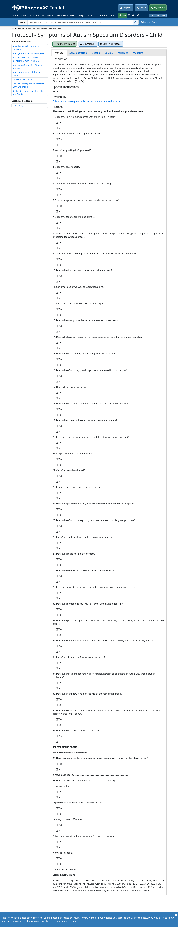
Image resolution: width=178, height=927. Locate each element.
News (72, 15)
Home (15, 15)
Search (49, 15)
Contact (113, 15)
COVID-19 (38, 15)
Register (126, 7)
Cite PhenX (103, 15)
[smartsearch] (136, 22)
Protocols (24, 15)
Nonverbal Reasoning (23, 79)
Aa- (152, 15)
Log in (142, 7)
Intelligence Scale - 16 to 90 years (28, 53)
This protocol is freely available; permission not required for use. (86, 101)
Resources (61, 15)
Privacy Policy (76, 921)
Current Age (18, 105)
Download (88, 43)
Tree (123, 15)
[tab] (59, 53)
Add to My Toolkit (65, 43)
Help (81, 15)
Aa (158, 15)
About (90, 15)
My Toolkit (159, 7)
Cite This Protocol (111, 43)
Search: (20, 22)
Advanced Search (150, 22)
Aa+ (163, 15)
